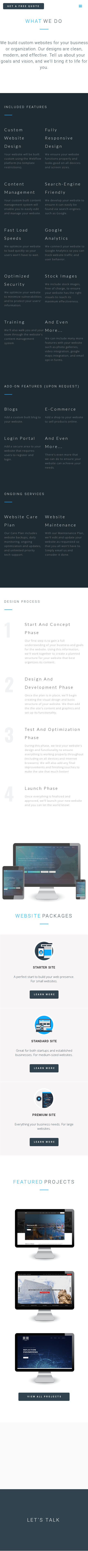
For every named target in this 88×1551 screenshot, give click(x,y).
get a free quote (23, 6)
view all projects (44, 1397)
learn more (44, 994)
